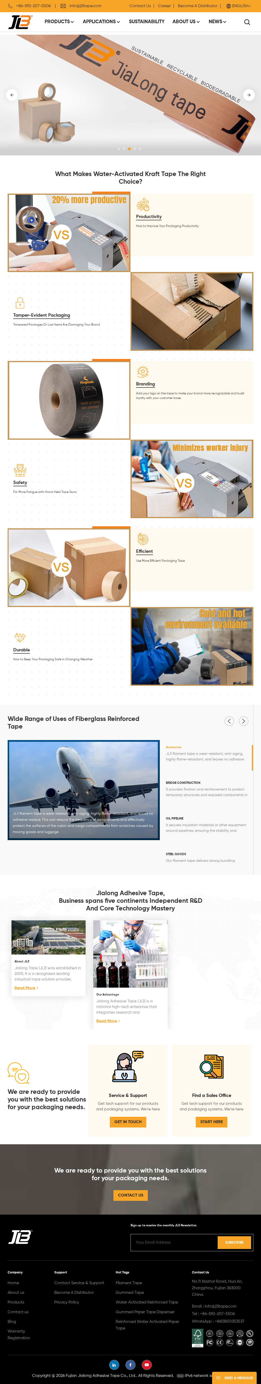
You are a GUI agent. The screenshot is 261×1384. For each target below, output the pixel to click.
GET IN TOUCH (128, 1122)
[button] (118, 148)
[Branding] (69, 400)
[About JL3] (48, 937)
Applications (99, 21)
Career (164, 6)
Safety (20, 482)
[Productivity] (69, 232)
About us (16, 1293)
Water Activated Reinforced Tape (147, 1302)
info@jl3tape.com (85, 6)
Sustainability (147, 21)
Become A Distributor (197, 6)
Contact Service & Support (79, 1283)
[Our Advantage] (130, 953)
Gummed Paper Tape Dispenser (145, 1312)
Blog (12, 1322)
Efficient (144, 551)
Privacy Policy (66, 1302)
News (215, 21)
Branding (145, 384)
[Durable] (191, 646)
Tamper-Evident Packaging (41, 315)
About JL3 (22, 961)
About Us (184, 21)
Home (13, 1283)
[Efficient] (69, 567)
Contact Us (140, 6)
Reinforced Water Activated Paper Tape (147, 1325)
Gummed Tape (130, 1293)
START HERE (211, 1122)
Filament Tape (129, 1283)
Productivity (149, 216)
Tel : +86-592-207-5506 (213, 1314)
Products (57, 21)
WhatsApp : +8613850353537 (218, 1322)
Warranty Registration (19, 1334)
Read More (25, 988)
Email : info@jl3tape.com (214, 1307)
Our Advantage (107, 994)
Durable (21, 650)
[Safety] (191, 479)
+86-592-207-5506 (33, 6)
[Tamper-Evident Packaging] (191, 311)
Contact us (18, 1312)
